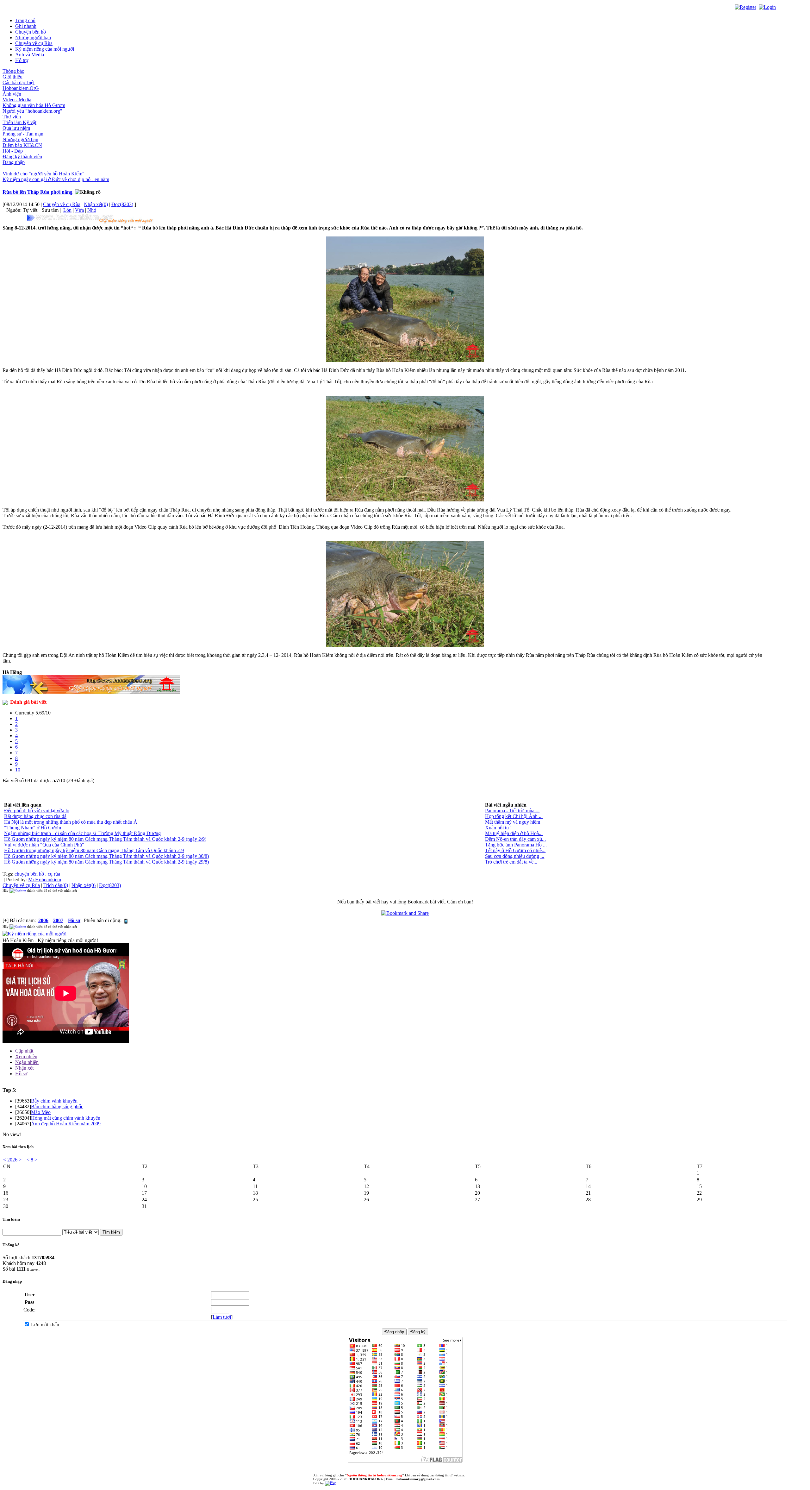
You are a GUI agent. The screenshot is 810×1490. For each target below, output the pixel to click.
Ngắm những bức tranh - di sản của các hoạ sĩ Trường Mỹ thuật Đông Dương (82, 833)
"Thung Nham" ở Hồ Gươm (32, 827)
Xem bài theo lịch (18, 1146)
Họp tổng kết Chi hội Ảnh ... (514, 816)
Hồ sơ (21, 1073)
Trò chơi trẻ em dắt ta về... (511, 861)
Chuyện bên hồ (30, 32)
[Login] (767, 6)
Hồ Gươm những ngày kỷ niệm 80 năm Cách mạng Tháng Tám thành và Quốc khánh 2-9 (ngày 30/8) (106, 856)
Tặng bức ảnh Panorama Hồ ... (516, 844)
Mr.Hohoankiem (44, 879)
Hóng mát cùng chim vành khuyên (65, 1118)
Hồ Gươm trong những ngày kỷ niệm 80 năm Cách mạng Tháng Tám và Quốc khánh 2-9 (94, 850)
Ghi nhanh (25, 26)
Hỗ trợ (21, 60)
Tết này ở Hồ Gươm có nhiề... (515, 850)
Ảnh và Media (29, 54)
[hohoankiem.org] (91, 219)
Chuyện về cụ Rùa (34, 43)
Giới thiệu (12, 76)
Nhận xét (24, 1068)
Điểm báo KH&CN (22, 145)
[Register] (745, 6)
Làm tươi (222, 1317)
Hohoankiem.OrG (21, 88)
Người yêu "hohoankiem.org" (32, 111)
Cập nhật (24, 1050)
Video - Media (17, 99)
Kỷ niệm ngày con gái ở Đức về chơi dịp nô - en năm (56, 179)
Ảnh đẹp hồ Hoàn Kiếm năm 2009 (66, 1123)
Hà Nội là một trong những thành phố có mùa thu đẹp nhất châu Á (70, 822)
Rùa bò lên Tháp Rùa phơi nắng (37, 192)
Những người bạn (33, 37)
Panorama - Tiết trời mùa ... (512, 810)
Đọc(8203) (122, 204)
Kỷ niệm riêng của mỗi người (44, 49)
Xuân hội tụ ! (498, 827)
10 (17, 769)
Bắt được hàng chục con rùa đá (35, 816)
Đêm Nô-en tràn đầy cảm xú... (515, 839)
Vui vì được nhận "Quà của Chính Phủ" (44, 844)
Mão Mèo (41, 1112)
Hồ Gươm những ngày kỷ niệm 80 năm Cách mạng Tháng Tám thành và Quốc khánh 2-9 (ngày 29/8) (106, 861)
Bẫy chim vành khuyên (54, 1100)
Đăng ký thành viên (22, 156)
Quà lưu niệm (16, 128)
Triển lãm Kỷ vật (19, 122)
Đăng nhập (14, 162)
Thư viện (12, 116)
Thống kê (11, 1244)
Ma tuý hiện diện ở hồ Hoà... (514, 833)
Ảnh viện (12, 94)
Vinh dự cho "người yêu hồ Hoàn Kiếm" (43, 173)
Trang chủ (25, 20)
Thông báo (13, 71)
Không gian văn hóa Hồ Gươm (34, 105)
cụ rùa (54, 874)
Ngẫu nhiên (27, 1062)
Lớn (67, 210)
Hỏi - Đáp (13, 151)
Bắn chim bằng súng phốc (57, 1106)
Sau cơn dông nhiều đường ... (514, 856)
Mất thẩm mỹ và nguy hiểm (512, 822)
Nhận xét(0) (96, 204)
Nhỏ (91, 210)
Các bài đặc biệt (18, 82)
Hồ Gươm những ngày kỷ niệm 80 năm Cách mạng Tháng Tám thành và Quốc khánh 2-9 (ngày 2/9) (105, 839)
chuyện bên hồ (29, 874)
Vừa (79, 210)
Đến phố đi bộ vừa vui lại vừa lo (36, 810)
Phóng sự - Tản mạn (23, 133)
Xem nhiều (26, 1056)
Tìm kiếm (11, 1219)
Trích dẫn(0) (55, 885)
